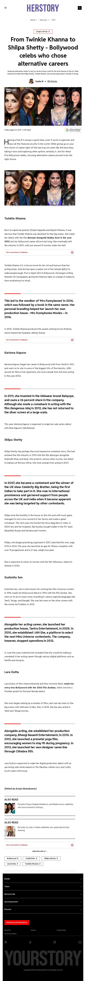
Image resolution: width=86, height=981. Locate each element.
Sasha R (39, 81)
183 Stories (52, 81)
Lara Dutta (11, 864)
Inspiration (42, 31)
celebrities (30, 858)
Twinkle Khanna (31, 864)
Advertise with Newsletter (17, 922)
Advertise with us (39, 851)
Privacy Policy (61, 930)
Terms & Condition (10, 934)
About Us (7, 930)
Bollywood (11, 858)
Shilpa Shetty (50, 858)
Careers (33, 930)
